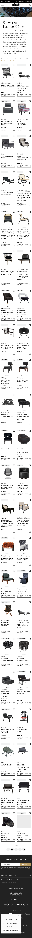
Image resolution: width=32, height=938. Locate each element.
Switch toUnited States (10, 930)
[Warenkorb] (30, 4)
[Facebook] (8, 849)
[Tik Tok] (14, 904)
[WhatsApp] (16, 893)
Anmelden (25, 864)
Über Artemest (5, 1)
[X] (19, 849)
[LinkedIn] (18, 904)
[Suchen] (23, 4)
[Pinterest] (16, 849)
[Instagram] (6, 904)
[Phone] (12, 893)
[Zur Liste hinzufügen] (14, 65)
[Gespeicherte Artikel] (26, 4)
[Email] (23, 849)
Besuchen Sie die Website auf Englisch (11, 61)
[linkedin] (12, 849)
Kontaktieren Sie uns (24, 1)
